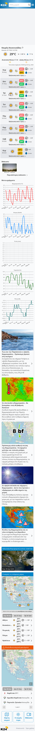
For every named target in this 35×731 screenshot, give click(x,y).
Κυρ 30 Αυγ (7, 616)
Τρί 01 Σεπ (27, 616)
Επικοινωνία (20, 728)
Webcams (29, 718)
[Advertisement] (17, 26)
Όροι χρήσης (30, 728)
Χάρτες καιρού (7, 719)
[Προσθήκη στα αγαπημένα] (23, 47)
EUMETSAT (29, 549)
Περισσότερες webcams (16, 175)
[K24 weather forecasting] (4, 4)
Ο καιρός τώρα (18, 719)
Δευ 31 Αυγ (18, 616)
